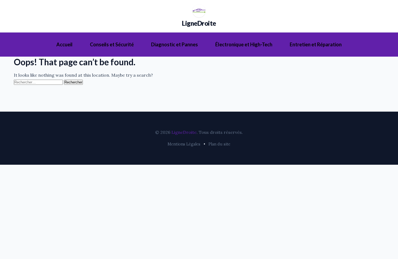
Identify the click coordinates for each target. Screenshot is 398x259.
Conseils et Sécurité (112, 44)
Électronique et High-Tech (243, 44)
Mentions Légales (184, 144)
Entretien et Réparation (316, 44)
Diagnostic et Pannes (174, 44)
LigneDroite (199, 23)
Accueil (64, 44)
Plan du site (219, 144)
